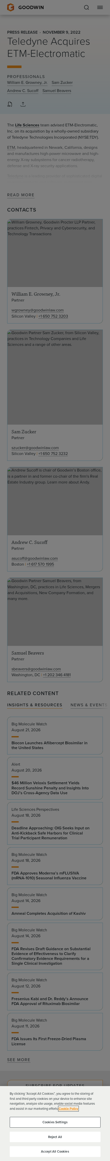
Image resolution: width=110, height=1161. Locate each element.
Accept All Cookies (55, 1151)
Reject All (55, 1136)
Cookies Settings (55, 1122)
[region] (55, 1123)
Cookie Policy (68, 1108)
